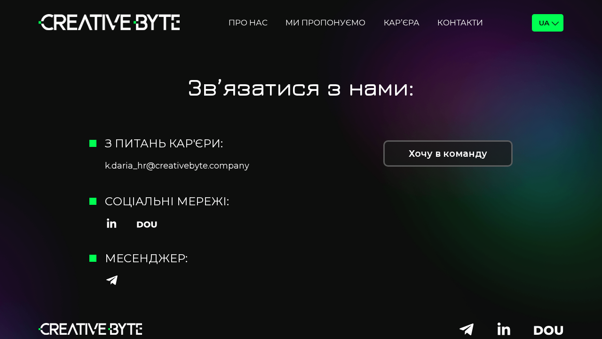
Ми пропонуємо (325, 22)
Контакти (460, 22)
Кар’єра (402, 22)
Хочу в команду (448, 153)
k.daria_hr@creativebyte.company (177, 166)
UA (544, 22)
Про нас (248, 22)
